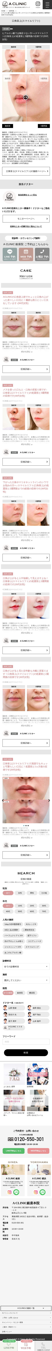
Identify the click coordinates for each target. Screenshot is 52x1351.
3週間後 (44, 126)
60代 (32, 911)
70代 (44, 911)
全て (8, 893)
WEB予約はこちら (38, 1151)
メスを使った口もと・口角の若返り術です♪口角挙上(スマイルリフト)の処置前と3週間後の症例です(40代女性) (26, 392)
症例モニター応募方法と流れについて (26, 226)
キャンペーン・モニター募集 (12, 1322)
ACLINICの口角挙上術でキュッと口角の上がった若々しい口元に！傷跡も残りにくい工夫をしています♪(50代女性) (25, 300)
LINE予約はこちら (13, 1151)
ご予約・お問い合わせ (10, 1318)
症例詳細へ (26, 369)
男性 (32, 893)
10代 (20, 906)
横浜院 (32, 993)
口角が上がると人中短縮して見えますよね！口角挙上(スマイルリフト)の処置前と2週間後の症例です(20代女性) (26, 581)
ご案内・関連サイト (9, 1327)
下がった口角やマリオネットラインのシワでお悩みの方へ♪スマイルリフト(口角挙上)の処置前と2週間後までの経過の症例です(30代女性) (26, 487)
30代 (44, 906)
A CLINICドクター (27, 360)
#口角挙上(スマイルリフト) (12, 308)
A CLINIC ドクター (27, 452)
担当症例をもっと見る (27, 195)
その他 (44, 893)
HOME (3, 11)
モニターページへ (26, 219)
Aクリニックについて (10, 1313)
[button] (3, 800)
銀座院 (20, 993)
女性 (20, 893)
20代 (32, 906)
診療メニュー (7, 1331)
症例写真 (11, 11)
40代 (8, 911)
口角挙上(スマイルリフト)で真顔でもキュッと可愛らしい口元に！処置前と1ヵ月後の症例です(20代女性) (25, 766)
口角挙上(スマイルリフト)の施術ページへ (26, 171)
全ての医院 (8, 993)
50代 (20, 911)
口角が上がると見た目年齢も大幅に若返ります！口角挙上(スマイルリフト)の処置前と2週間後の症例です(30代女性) (26, 674)
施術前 (7, 126)
